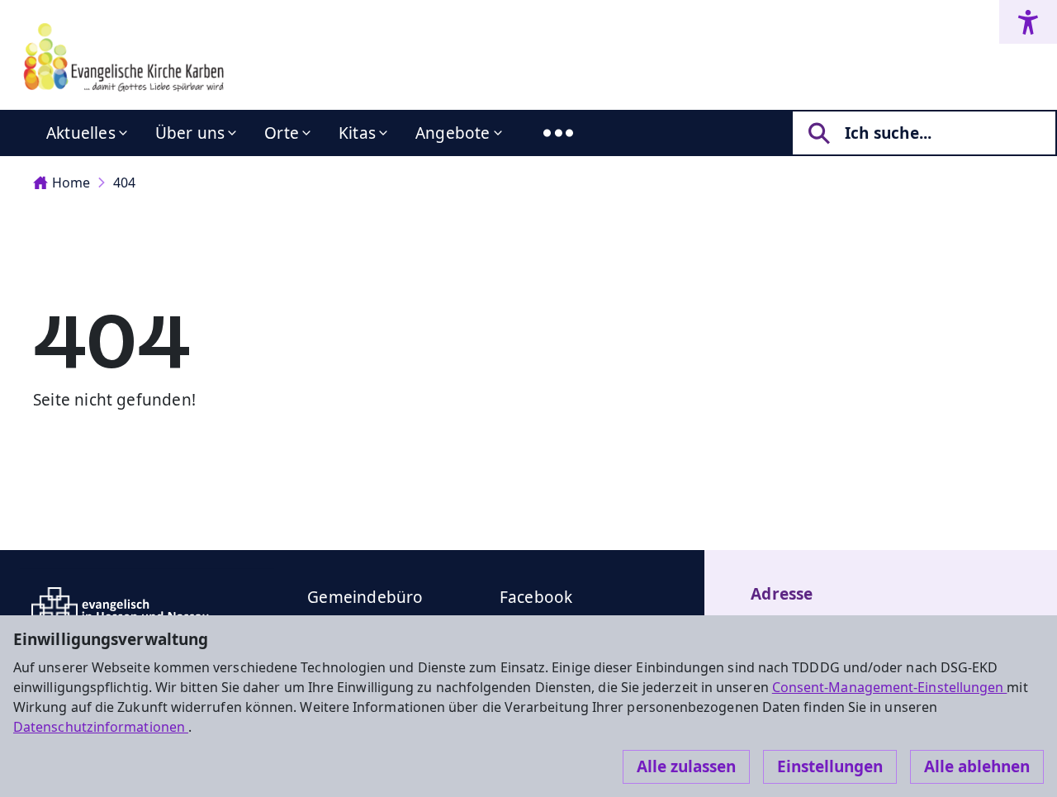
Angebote (453, 133)
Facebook (536, 597)
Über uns (190, 133)
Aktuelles (81, 133)
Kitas (357, 133)
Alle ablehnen (977, 766)
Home (71, 182)
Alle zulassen (686, 766)
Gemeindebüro (365, 597)
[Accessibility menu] (1028, 22)
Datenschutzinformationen (100, 727)
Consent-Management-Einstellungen (889, 687)
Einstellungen (830, 766)
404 (124, 182)
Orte (281, 133)
